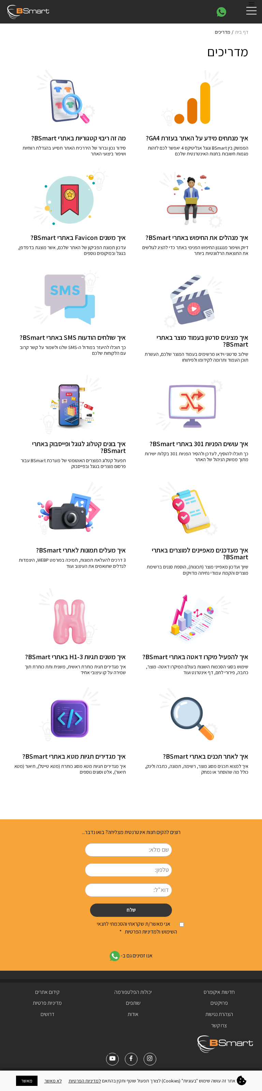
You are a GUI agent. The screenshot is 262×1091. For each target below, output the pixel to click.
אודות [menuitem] (133, 1014)
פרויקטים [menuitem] (219, 1002)
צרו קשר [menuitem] (219, 1025)
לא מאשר (53, 1081)
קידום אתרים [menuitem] (47, 992)
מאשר (26, 1081)
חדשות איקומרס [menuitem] (219, 992)
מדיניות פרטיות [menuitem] (47, 1002)
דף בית (241, 32)
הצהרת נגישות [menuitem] (219, 1014)
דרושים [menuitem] (47, 1014)
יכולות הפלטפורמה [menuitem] (133, 992)
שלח (131, 909)
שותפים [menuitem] (133, 1002)
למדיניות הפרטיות (85, 1081)
